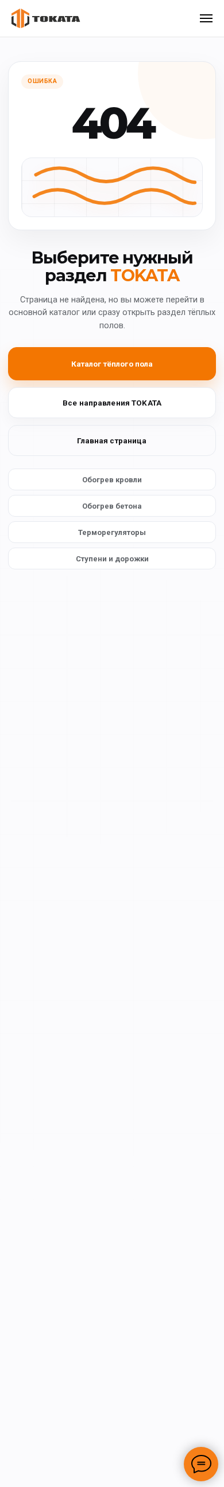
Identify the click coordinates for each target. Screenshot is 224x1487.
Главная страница (111, 440)
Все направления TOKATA (112, 402)
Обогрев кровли (112, 479)
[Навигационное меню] (206, 18)
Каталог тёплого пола (112, 363)
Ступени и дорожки (112, 558)
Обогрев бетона (112, 506)
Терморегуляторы (112, 532)
